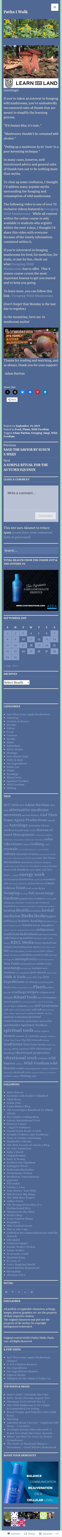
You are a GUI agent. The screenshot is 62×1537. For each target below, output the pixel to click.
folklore (9, 888)
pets (31, 987)
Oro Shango (31, 982)
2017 (7, 805)
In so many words (18, 1253)
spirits (40, 1013)
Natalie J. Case (16, 1187)
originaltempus (16, 1155)
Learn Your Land (47, 947)
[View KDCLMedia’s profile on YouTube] (31, 1292)
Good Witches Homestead (23, 1268)
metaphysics (26, 959)
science (31, 1006)
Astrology (13, 717)
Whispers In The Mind (20, 1211)
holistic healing (30, 921)
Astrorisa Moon (38, 825)
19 (38, 645)
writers (15, 1076)
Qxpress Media (16, 1375)
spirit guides (21, 1013)
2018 (14, 805)
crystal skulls (42, 849)
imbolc (7, 930)
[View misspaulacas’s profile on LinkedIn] (25, 1292)
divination (12, 862)
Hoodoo (47, 921)
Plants (26, 429)
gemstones (26, 898)
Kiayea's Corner (16, 1124)
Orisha (29, 977)
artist (6, 826)
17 (23, 645)
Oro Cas (37, 977)
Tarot (18, 1040)
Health (11, 739)
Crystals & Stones (18, 721)
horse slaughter (43, 925)
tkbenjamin (14, 1271)
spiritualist (45, 1020)
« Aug (7, 665)
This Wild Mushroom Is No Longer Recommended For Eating (28, 1406)
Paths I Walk (16, 11)
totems (45, 1040)
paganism (43, 982)
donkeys (47, 862)
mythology (26, 968)
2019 (21, 805)
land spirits (33, 946)
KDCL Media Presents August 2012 (28, 1398)
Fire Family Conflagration (23, 1117)
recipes (32, 992)
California (39, 835)
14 (54, 639)
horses (27, 925)
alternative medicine (29, 809)
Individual (13, 745)
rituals (8, 997)
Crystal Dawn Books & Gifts (24, 1131)
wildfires (19, 1064)
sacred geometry (29, 1002)
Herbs (10, 742)
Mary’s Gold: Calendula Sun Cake (27, 1394)
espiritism (38, 879)
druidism (23, 869)
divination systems (31, 862)
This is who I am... (18, 1229)
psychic (7, 992)
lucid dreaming (17, 951)
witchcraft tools (22, 1072)
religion (43, 992)
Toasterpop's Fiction (19, 1173)
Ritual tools (14, 777)
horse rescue (15, 925)
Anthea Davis (15, 1201)
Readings (13, 774)
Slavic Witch (48, 1010)
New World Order (18, 756)
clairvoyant (29, 840)
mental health (40, 954)
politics (50, 987)
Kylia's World (15, 1152)
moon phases (28, 963)
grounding (49, 906)
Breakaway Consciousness (23, 1176)
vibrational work (20, 1057)
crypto (47, 844)
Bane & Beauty (16, 1159)
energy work (32, 874)
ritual (52, 992)
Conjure (26, 844)
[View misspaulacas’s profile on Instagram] (12, 1292)
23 (15, 651)
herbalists (35, 910)
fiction (31, 883)
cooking (37, 844)
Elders (11, 728)
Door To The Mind (29, 866)
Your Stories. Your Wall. (21, 1190)
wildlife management (28, 1068)
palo (51, 981)
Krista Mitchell (42, 942)
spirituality (12, 1025)
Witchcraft (8, 1072)
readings (19, 992)
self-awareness (46, 1005)
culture (10, 853)
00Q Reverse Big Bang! (21, 1194)
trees (41, 1044)
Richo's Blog (14, 1215)
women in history (38, 1072)
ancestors (12, 814)
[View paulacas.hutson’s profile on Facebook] (6, 1292)
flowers (40, 883)
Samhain (22, 1005)
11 (31, 639)
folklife (50, 883)
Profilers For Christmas (21, 1162)
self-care (9, 1009)
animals (51, 820)
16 (15, 645)
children (48, 835)
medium (26, 954)
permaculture (22, 987)
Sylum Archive (16, 1250)
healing (9, 910)
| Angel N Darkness (18, 1127)
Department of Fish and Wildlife (28, 858)
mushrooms (43, 963)
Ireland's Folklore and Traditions (27, 1134)
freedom (24, 893)
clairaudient (19, 840)
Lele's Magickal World (21, 1264)
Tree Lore (30, 1044)
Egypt (16, 875)
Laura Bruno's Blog (18, 1106)
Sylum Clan (9, 1040)
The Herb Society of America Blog (28, 1145)
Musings (12, 753)
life (6, 951)
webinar (42, 1058)
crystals (11, 848)
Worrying (12, 1419)
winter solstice (49, 1068)
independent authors (27, 930)
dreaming (44, 866)
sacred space (10, 1006)
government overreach (23, 902)
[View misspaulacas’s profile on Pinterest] (19, 1292)
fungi (46, 433)
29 (7, 657)
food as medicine (35, 888)
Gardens (12, 735)
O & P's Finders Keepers (22, 1364)
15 (7, 645)
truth (48, 1044)
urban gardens (20, 1048)
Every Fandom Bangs (20, 1218)
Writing (11, 788)
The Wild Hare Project (21, 1197)
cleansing (39, 840)
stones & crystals (27, 1036)
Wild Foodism (40, 429)
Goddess (39, 898)
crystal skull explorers (27, 849)
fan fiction (13, 884)
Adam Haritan (21, 433)
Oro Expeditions (17, 763)
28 (54, 651)
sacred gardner (12, 1001)
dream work (10, 869)
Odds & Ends (15, 760)
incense (13, 930)
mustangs (12, 967)
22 (7, 651)
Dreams (11, 724)
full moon (36, 893)
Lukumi (35, 951)
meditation (15, 955)
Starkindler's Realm (19, 1141)
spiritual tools (18, 1030)
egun (32, 869)
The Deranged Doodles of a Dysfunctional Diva (24, 1206)
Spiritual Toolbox (18, 781)
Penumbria (13, 1222)
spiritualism (32, 1021)
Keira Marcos (15, 1092)
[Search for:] (31, 550)
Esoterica (26, 879)
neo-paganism (22, 972)
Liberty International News (23, 1120)
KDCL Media (15, 749)
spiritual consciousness (22, 1019)
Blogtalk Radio (22, 830)
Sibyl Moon (14, 1099)
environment (11, 879)
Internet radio (40, 938)
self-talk (37, 1009)
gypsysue (12, 1180)
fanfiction (23, 884)
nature (37, 968)
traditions (13, 1044)
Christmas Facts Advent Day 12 (26, 1401)
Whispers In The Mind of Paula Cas (29, 1378)
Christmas (8, 839)
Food (18, 429)
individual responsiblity (18, 938)
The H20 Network (31, 1040)
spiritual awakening (16, 1017)
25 (31, 651)
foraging (36, 433)
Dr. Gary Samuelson (19, 1148)
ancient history (30, 815)
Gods (48, 898)
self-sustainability (23, 1010)
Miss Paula (12, 963)
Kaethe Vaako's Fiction (21, 1247)
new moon (38, 972)
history (13, 921)
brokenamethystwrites (20, 1169)
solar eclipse (9, 1013)
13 (46, 639)
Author (9, 830)
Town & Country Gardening (24, 1138)
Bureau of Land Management (28, 832)
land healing (19, 947)
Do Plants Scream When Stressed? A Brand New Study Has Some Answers (29, 1431)
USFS (32, 1048)
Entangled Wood (17, 1166)
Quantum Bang (16, 1257)
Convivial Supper (17, 1243)
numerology (52, 973)
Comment (45, 516)
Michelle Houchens (45, 959)
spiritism (31, 1013)
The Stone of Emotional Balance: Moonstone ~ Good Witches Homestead (31, 1445)
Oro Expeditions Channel (22, 1371)
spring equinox (41, 1031)
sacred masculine (45, 1002)
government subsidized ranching (30, 906)
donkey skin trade (12, 866)
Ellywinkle (13, 1183)
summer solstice (47, 1036)
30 (15, 657)
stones (9, 1035)
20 (46, 645)
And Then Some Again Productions (28, 714)
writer (8, 1076)
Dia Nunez (49, 858)
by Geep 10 (14, 1260)
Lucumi (28, 951)
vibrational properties (32, 1053)
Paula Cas (13, 767)
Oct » (15, 665)
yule (33, 1076)
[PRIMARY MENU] (54, 7)
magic (7, 955)
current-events (27, 854)
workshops (51, 1072)
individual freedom (47, 934)
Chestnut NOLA (16, 1275)
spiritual (48, 1013)
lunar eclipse (47, 951)
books (33, 830)
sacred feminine (47, 997)
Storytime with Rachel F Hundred (27, 1095)
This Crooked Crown (19, 1225)
